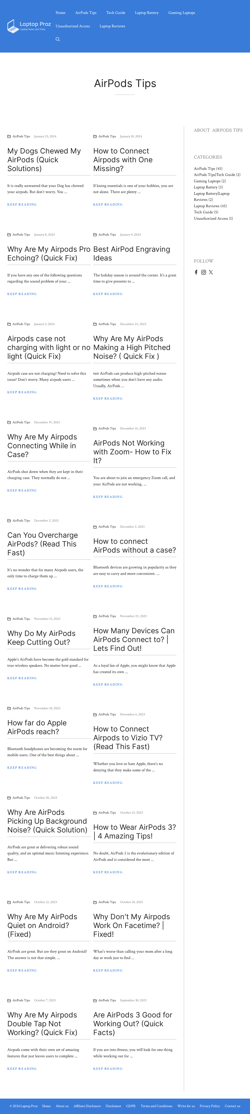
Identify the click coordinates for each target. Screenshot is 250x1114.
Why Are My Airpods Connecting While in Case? (42, 445)
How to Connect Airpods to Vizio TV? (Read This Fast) (128, 737)
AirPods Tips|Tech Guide (214, 174)
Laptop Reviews (112, 26)
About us (62, 1106)
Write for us (186, 1106)
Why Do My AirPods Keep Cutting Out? (41, 637)
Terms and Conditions (156, 1106)
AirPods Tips (85, 12)
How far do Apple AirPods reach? (37, 727)
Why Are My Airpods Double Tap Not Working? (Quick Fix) (42, 1023)
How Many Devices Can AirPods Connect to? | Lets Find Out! (134, 639)
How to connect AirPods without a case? (134, 545)
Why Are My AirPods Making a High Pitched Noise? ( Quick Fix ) (132, 347)
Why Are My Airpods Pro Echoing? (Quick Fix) (49, 253)
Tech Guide (115, 12)
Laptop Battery (147, 12)
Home (60, 12)
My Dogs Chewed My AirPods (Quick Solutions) (44, 159)
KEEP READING (22, 204)
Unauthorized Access (73, 26)
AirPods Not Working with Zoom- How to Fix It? (132, 451)
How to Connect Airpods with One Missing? (123, 159)
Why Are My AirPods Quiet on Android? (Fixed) (42, 925)
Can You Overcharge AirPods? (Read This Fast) (42, 544)
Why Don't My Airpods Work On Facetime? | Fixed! (131, 925)
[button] (58, 39)
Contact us (232, 1106)
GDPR (131, 1106)
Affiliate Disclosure (87, 1106)
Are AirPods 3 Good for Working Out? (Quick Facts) (132, 1023)
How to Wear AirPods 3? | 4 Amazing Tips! (134, 831)
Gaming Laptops (181, 12)
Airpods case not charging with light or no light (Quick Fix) (49, 347)
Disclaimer (113, 1106)
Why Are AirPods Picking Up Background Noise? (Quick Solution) (47, 821)
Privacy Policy (210, 1106)
